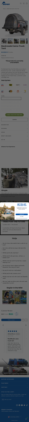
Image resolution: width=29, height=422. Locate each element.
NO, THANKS (21, 216)
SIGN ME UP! (21, 214)
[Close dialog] (28, 203)
